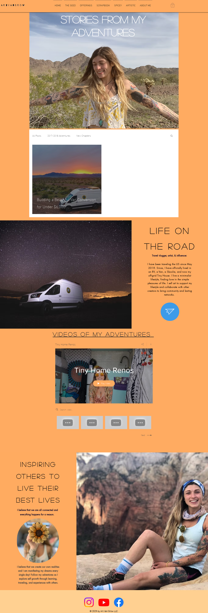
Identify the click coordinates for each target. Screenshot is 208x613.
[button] (173, 5)
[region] (170, 312)
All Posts (36, 135)
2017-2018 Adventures (58, 135)
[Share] (142, 344)
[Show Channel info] (150, 344)
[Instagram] (89, 602)
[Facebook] (118, 602)
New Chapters (83, 135)
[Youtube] (103, 602)
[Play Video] (67, 422)
